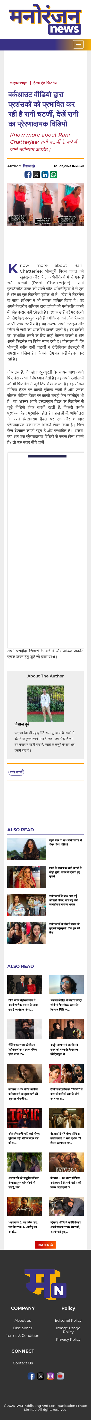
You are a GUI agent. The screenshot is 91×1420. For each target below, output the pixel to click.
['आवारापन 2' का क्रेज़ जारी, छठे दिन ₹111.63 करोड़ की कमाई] (24, 1206)
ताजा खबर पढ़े (45, 1245)
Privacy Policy (68, 1339)
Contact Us (23, 1363)
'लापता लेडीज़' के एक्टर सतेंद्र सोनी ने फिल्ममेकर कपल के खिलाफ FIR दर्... (66, 1004)
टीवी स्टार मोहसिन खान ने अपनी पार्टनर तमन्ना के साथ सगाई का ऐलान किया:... (23, 1004)
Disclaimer (22, 1328)
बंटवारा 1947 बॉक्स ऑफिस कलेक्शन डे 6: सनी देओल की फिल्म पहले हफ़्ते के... (65, 1182)
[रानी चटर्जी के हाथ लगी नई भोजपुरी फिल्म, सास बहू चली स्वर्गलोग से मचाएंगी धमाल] (26, 905)
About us (23, 1320)
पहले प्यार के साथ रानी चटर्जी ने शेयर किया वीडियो (65, 842)
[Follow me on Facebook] (39, 166)
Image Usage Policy (68, 1330)
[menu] (78, 44)
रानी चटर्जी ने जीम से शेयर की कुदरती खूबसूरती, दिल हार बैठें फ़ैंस (64, 928)
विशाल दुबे (29, 166)
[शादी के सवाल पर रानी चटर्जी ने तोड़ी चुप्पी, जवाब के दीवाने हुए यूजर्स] (26, 877)
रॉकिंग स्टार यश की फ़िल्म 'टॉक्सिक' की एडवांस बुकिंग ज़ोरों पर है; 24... (22, 1049)
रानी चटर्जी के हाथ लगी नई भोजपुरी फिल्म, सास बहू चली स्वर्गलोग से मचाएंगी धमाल (63, 900)
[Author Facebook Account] (40, 724)
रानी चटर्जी (16, 772)
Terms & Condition (22, 1335)
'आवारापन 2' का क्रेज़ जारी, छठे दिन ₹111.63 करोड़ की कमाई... (23, 1227)
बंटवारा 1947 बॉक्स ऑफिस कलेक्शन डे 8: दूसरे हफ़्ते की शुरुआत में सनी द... (23, 1093)
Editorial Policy (68, 1320)
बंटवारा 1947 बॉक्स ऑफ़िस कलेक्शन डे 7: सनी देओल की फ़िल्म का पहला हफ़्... (65, 1138)
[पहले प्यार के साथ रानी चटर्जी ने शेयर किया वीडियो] (26, 849)
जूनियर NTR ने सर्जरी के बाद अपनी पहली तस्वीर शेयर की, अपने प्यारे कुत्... (65, 1227)
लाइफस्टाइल (18, 82)
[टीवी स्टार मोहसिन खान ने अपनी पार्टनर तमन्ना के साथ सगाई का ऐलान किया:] (24, 984)
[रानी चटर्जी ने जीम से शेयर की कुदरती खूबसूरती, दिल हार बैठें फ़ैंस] (26, 933)
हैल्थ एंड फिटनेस (45, 82)
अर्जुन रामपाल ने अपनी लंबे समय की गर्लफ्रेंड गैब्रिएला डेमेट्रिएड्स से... (64, 1049)
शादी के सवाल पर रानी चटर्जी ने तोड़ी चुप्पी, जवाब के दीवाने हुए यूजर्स (65, 872)
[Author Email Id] (32, 724)
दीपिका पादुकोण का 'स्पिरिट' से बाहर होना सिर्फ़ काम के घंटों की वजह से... (66, 1093)
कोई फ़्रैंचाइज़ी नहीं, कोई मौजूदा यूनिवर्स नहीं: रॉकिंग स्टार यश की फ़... (24, 1138)
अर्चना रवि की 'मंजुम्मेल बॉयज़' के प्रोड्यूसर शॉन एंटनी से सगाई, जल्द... (23, 1182)
